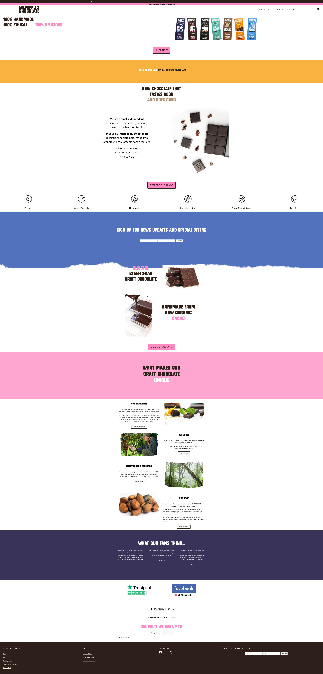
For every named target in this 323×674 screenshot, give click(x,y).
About (261, 9)
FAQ (4, 657)
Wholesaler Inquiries (89, 661)
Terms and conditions (10, 664)
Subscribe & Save (88, 657)
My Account (290, 9)
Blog (4, 654)
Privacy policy (7, 661)
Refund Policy (7, 668)
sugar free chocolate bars (142, 415)
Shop (269, 9)
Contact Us (279, 9)
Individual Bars (87, 654)
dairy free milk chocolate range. (143, 422)
